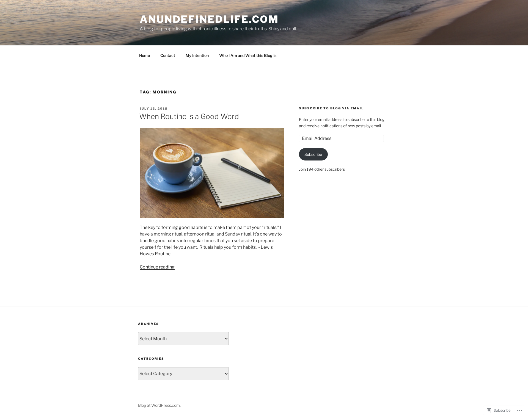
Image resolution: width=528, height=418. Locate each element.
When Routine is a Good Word (189, 116)
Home (144, 55)
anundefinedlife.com (209, 19)
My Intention (197, 55)
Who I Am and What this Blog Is (247, 55)
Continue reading (157, 267)
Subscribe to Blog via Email (331, 108)
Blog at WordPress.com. (159, 405)
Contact (167, 55)
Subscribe (313, 154)
